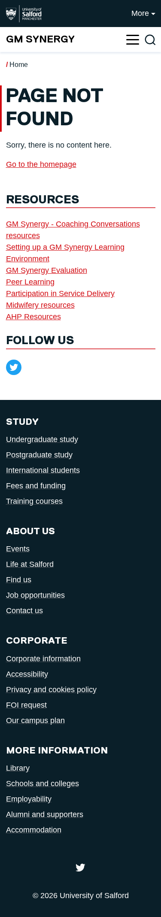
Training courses (34, 501)
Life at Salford (30, 564)
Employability (29, 799)
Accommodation (33, 830)
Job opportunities (35, 595)
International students (43, 470)
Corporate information (43, 658)
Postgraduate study (39, 455)
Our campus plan (35, 720)
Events (18, 549)
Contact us (24, 610)
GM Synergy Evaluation (46, 270)
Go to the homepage (41, 164)
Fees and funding (36, 485)
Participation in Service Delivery (60, 293)
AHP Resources (33, 316)
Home (18, 64)
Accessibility (27, 674)
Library (18, 768)
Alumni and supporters (44, 814)
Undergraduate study (42, 439)
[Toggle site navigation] (132, 40)
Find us (18, 579)
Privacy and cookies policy (51, 689)
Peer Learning (30, 282)
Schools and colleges (42, 783)
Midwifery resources (40, 305)
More (140, 13)
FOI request (26, 705)
